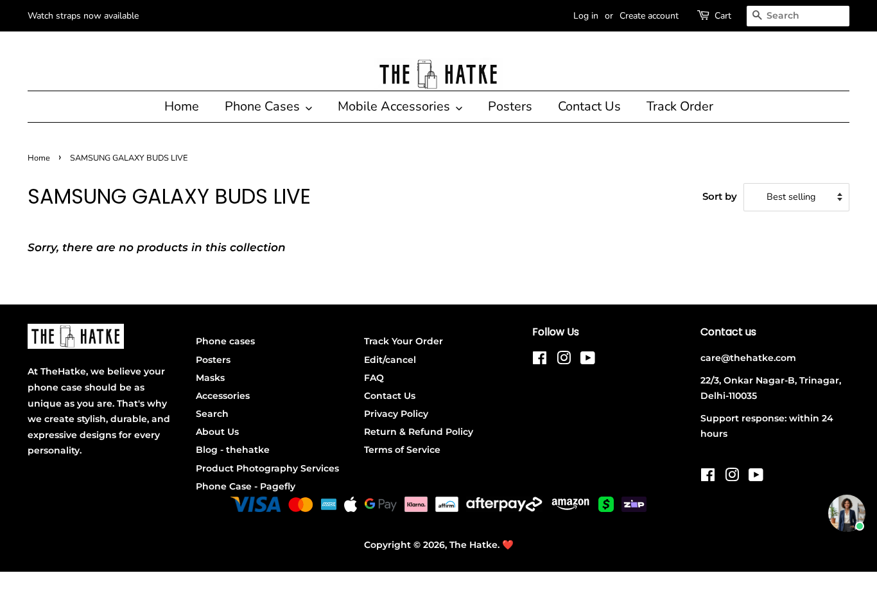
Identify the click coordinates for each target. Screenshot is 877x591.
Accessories (223, 395)
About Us (217, 431)
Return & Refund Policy (418, 431)
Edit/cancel (390, 360)
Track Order (680, 106)
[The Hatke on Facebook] (539, 360)
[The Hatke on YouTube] (587, 360)
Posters (510, 106)
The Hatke (473, 545)
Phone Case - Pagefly (245, 486)
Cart (723, 16)
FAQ (374, 378)
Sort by (719, 196)
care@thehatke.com (748, 358)
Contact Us (589, 106)
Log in (585, 16)
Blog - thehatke (233, 449)
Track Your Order (403, 341)
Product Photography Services (267, 468)
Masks (210, 378)
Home (181, 106)
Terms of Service (402, 449)
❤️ (508, 545)
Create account (649, 16)
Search (212, 413)
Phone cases (225, 341)
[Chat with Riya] (846, 513)
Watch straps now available (83, 16)
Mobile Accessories (395, 106)
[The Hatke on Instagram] (564, 360)
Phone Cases (264, 106)
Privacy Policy (396, 413)
